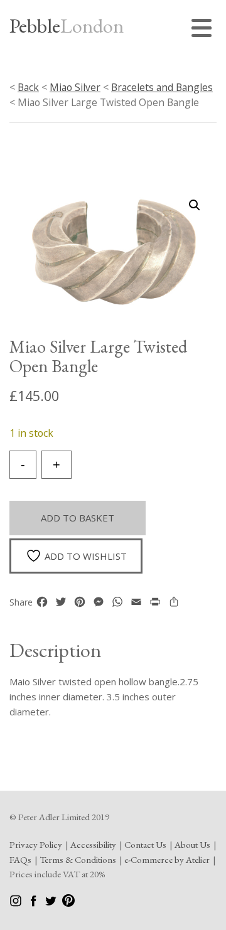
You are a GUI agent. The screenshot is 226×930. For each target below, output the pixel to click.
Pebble (66, 26)
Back (28, 87)
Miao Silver (75, 87)
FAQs (20, 859)
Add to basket (77, 517)
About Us (192, 844)
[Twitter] (52, 903)
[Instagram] (16, 903)
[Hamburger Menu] (204, 30)
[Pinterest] (68, 903)
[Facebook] (34, 903)
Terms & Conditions (78, 859)
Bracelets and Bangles (162, 87)
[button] (194, 205)
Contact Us (145, 844)
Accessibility (93, 844)
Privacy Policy (35, 844)
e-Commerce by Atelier (167, 859)
